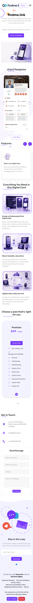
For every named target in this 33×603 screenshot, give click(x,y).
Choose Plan (16, 343)
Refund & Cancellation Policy (16, 585)
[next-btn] (29, 102)
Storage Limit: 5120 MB (15, 354)
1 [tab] (15, 403)
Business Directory (8, 580)
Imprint (26, 587)
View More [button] (16, 137)
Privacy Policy (16, 582)
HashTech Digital (16, 577)
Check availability (16, 35)
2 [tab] (16, 403)
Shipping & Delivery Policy (13, 587)
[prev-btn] (4, 102)
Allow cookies (12, 599)
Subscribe (16, 559)
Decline (21, 599)
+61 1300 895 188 (14, 441)
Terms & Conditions (23, 580)
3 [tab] (18, 403)
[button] (23, 5)
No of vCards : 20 (17, 348)
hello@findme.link (14, 433)
